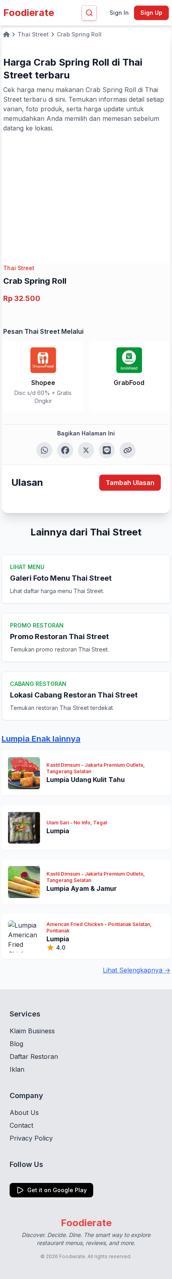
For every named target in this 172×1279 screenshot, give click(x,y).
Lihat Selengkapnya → (136, 970)
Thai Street (18, 268)
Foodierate (28, 12)
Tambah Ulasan (130, 483)
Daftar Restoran (34, 1056)
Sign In (119, 12)
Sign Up (151, 12)
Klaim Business (32, 1031)
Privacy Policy (31, 1138)
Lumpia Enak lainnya (41, 739)
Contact (21, 1125)
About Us (24, 1113)
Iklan (17, 1069)
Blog (16, 1044)
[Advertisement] (86, 193)
